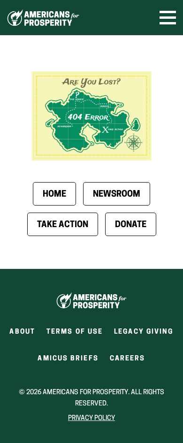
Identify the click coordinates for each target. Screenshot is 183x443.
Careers (127, 361)
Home (54, 195)
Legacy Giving (143, 332)
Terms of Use (74, 332)
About (22, 332)
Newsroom (116, 195)
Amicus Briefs (68, 361)
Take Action (62, 225)
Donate (130, 225)
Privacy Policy (91, 418)
